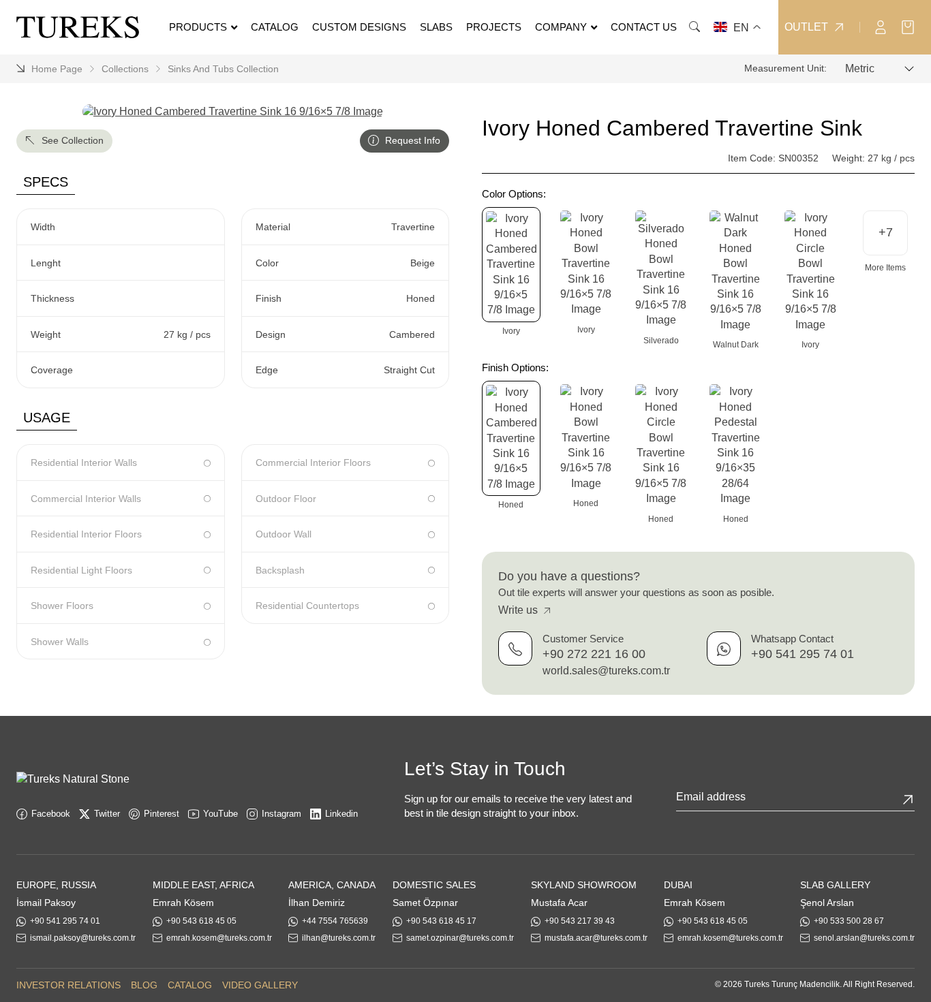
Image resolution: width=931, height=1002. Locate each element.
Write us (519, 610)
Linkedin (341, 814)
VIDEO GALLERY (260, 985)
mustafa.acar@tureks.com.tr (596, 938)
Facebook (50, 814)
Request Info (411, 140)
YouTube (220, 814)
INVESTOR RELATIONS (68, 985)
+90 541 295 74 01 (802, 654)
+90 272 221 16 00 (594, 654)
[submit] (908, 799)
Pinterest (161, 814)
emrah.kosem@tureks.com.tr (219, 938)
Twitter (107, 814)
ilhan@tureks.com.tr (339, 938)
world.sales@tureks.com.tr (606, 670)
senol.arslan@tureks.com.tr (864, 938)
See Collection (71, 140)
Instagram (281, 814)
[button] (885, 232)
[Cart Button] (908, 26)
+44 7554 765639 (335, 921)
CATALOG (190, 985)
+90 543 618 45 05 (201, 921)
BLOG (144, 985)
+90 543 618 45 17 (441, 921)
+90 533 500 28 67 (849, 921)
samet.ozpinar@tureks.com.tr (460, 938)
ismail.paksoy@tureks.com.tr (83, 938)
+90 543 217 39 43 (580, 921)
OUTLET (806, 27)
